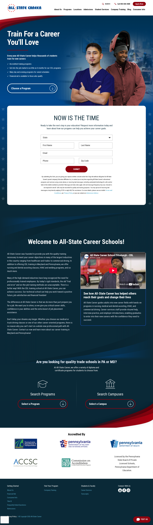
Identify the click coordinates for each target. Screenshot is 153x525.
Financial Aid (11, 494)
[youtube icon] (120, 490)
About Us (10, 490)
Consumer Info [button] (139, 9)
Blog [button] (129, 9)
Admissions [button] (88, 9)
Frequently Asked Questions (16, 505)
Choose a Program (20, 88)
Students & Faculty (88, 486)
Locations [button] (78, 9)
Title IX (9, 501)
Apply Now (139, 4)
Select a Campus (98, 403)
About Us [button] (58, 9)
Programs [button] (68, 9)
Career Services (86, 490)
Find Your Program (51, 486)
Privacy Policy (12, 516)
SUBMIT (76, 169)
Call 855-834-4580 (123, 4)
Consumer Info (12, 498)
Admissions (11, 509)
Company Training (118, 9)
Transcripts (85, 494)
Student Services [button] (102, 9)
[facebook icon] (124, 490)
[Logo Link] (24, 8)
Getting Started (13, 486)
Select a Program (31, 403)
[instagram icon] (128, 490)
